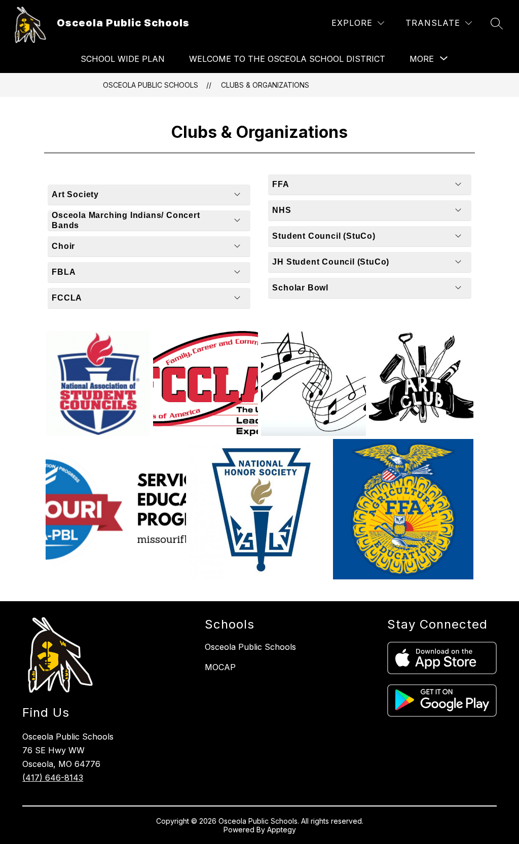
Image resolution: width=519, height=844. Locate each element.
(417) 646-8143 (52, 778)
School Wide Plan (123, 59)
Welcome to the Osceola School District (287, 59)
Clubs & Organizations (265, 85)
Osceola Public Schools (150, 85)
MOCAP (220, 667)
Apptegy (281, 829)
